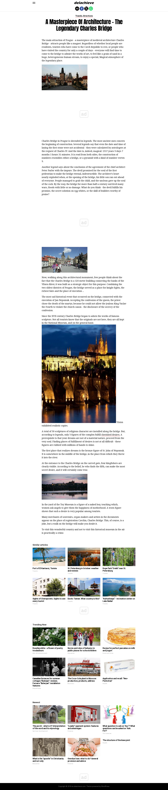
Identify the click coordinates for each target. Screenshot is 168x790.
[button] (34, 3)
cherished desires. (110, 434)
